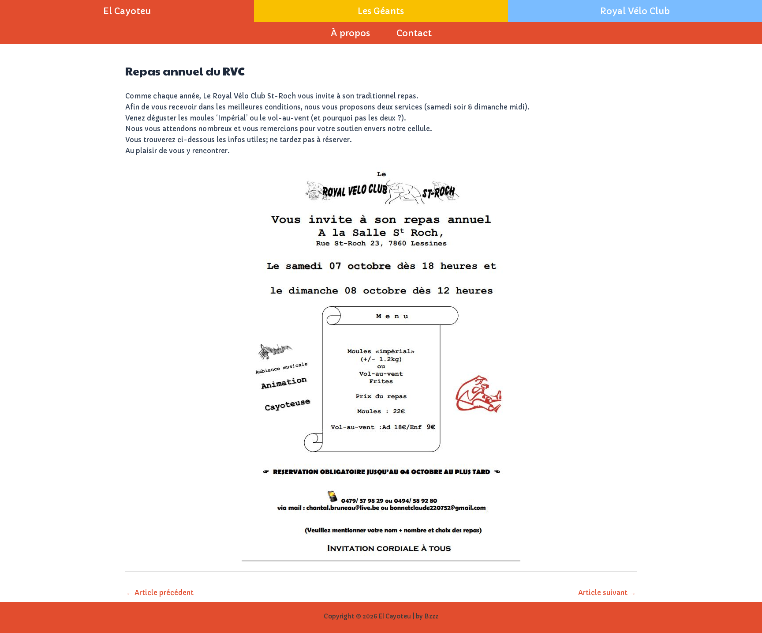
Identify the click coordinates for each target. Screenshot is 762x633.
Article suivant (607, 592)
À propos (350, 33)
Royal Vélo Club (635, 11)
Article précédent (160, 592)
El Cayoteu (127, 11)
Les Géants (381, 11)
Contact (414, 33)
